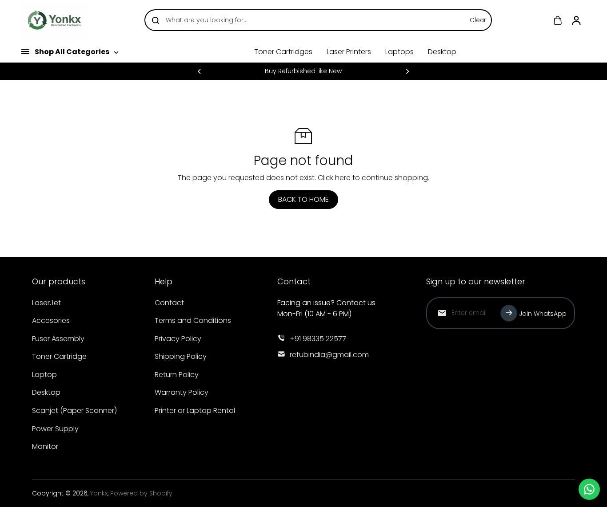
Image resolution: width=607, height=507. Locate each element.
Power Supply (55, 429)
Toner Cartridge (59, 356)
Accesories (51, 320)
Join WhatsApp (543, 313)
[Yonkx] (54, 20)
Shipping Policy (181, 356)
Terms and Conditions (193, 320)
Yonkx (99, 493)
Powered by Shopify (141, 493)
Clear (478, 20)
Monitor (45, 446)
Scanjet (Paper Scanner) (74, 410)
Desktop (46, 392)
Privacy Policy (178, 339)
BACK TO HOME (303, 199)
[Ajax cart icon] (558, 20)
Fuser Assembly (58, 339)
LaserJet (46, 303)
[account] (576, 20)
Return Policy (177, 374)
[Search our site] (155, 20)
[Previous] (200, 71)
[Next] (407, 71)
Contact (169, 303)
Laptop (44, 374)
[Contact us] (589, 489)
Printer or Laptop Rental (195, 410)
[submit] (508, 313)
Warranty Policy (181, 392)
